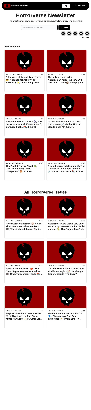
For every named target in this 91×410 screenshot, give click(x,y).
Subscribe (64, 27)
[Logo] (7, 6)
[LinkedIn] (63, 33)
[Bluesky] (87, 33)
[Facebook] (69, 33)
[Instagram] (75, 33)
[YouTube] (81, 33)
